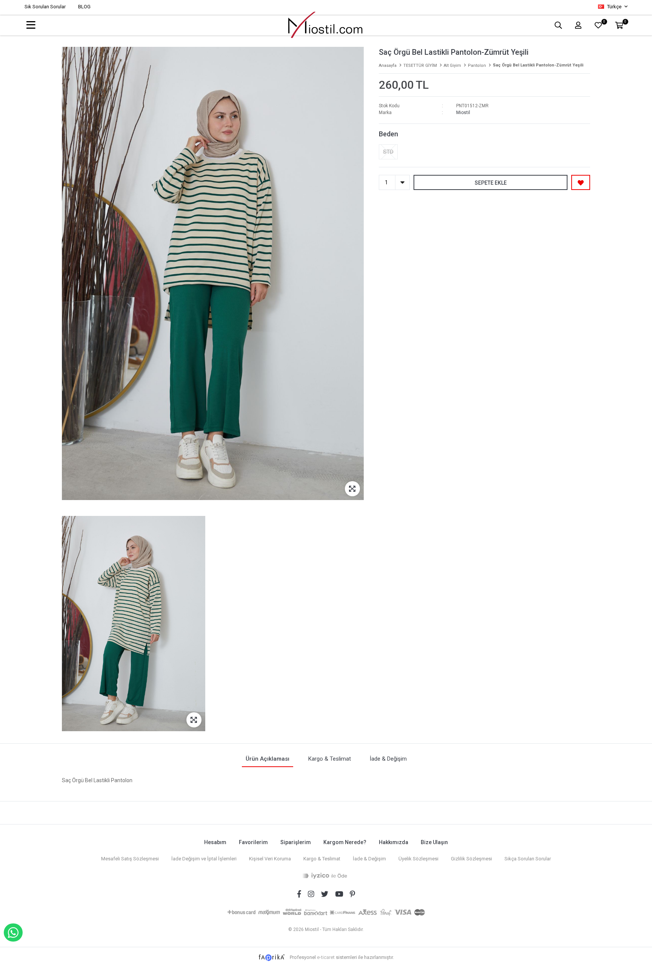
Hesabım (215, 842)
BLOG (84, 6)
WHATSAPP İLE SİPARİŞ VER (13, 932)
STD (388, 151)
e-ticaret (326, 957)
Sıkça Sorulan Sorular (527, 858)
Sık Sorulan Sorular (45, 6)
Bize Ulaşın (434, 842)
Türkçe (614, 6)
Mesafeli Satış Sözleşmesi (130, 858)
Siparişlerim (295, 842)
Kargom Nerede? (344, 842)
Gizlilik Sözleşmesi (471, 858)
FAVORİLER (603, 22)
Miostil (463, 112)
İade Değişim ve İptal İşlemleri (204, 858)
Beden (388, 134)
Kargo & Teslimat (321, 858)
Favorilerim (253, 842)
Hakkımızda (393, 842)
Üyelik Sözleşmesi (418, 858)
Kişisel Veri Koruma (270, 858)
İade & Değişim (369, 858)
